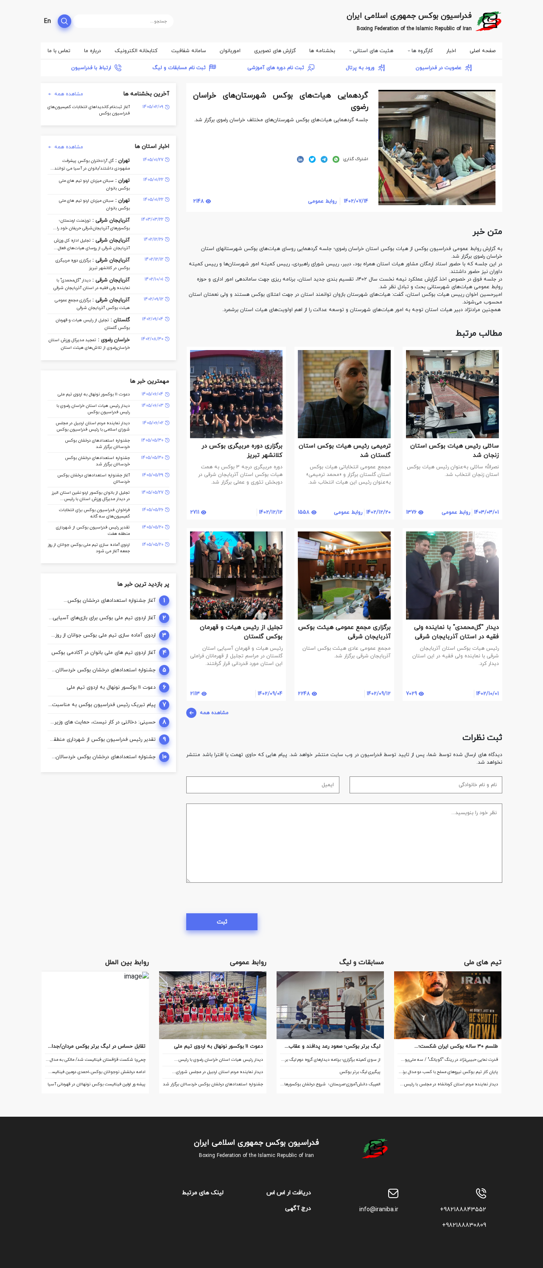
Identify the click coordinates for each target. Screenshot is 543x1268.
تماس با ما (59, 50)
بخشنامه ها (322, 50)
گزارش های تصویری (275, 50)
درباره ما (92, 50)
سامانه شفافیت (188, 50)
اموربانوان (230, 50)
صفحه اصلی (482, 50)
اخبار (451, 50)
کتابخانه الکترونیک (136, 50)
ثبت (222, 922)
